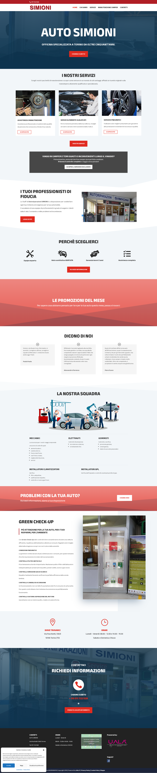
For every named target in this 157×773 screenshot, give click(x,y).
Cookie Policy (19, 770)
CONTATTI (124, 8)
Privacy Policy (26, 770)
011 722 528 (35, 745)
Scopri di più (24, 132)
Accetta (8, 765)
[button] (44, 750)
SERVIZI (93, 8)
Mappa (102, 770)
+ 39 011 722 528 (78, 698)
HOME (75, 8)
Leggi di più (27, 219)
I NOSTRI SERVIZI (78, 143)
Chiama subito (78, 695)
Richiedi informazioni (78, 269)
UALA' (78, 770)
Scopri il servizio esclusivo (78, 167)
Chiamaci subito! (78, 53)
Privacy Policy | (85, 770)
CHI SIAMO (83, 8)
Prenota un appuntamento (78, 710)
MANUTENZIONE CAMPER (108, 8)
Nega (21, 765)
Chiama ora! (124, 497)
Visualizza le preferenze (36, 765)
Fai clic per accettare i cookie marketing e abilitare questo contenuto (91, 741)
